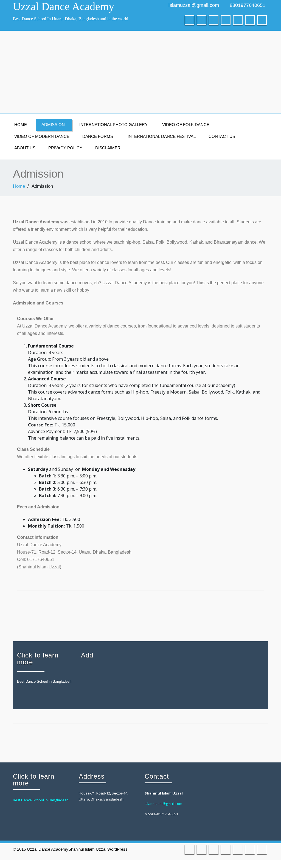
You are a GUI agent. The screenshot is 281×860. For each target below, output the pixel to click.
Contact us (222, 136)
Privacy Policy (65, 148)
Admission (53, 124)
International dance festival (162, 136)
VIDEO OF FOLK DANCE (185, 124)
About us (24, 148)
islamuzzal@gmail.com (193, 5)
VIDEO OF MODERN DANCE (41, 136)
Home (20, 124)
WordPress (117, 849)
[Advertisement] (140, 71)
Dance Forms (97, 136)
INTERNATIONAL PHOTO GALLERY (113, 124)
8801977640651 (247, 5)
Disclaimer (107, 148)
